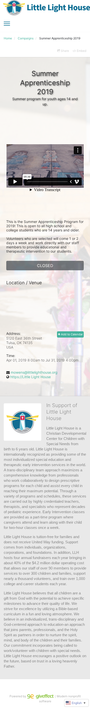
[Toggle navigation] (7, 23)
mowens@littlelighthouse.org (34, 372)
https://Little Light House (30, 377)
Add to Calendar (71, 334)
